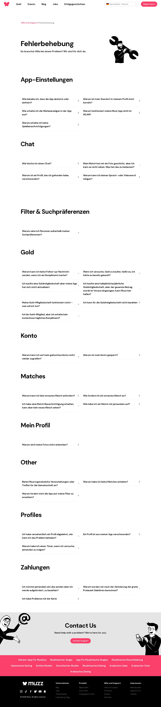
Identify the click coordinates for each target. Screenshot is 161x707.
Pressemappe (61, 694)
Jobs (58, 690)
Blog (57, 687)
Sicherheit (108, 690)
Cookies (133, 694)
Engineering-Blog (63, 697)
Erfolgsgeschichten (87, 694)
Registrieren (149, 4)
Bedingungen (135, 687)
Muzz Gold (83, 690)
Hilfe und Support (111, 687)
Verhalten (108, 697)
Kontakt (107, 694)
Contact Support (80, 641)
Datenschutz (135, 690)
